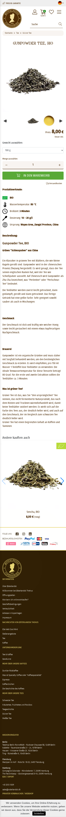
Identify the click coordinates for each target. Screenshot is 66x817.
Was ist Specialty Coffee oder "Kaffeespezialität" (22, 675)
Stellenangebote (9, 634)
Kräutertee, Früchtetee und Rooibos (17, 705)
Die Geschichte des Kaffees (13, 689)
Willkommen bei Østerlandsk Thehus (17, 591)
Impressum (7, 618)
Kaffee (5, 643)
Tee (3, 638)
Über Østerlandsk (9, 586)
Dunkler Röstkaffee (10, 671)
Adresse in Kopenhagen (12, 613)
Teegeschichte (8, 709)
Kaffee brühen (8, 684)
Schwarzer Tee (8, 700)
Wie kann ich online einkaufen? (15, 600)
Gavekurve (6, 659)
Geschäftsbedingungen (11, 604)
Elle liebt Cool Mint (10, 629)
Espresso (6, 680)
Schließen (39, 813)
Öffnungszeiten (8, 595)
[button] (61, 121)
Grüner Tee (6, 714)
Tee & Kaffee (7, 655)
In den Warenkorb (36, 175)
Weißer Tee (7, 718)
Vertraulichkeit (8, 609)
